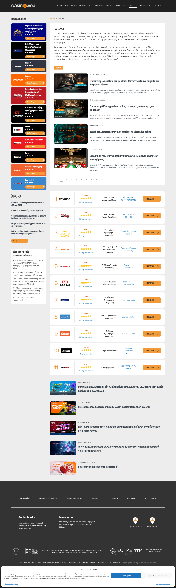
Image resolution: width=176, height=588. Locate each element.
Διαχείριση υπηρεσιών (163, 584)
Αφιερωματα (159, 6)
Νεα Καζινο (62, 6)
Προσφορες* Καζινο (103, 6)
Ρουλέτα (114, 498)
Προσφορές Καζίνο (74, 498)
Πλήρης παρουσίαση (86, 202)
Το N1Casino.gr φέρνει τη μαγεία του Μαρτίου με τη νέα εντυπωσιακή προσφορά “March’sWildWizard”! (28, 291)
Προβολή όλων (19, 241)
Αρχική (52, 19)
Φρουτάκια (96, 498)
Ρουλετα (133, 6)
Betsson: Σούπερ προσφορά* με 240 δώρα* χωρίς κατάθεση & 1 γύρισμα (28, 273)
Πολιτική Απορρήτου (11, 584)
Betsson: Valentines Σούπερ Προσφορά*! (24, 298)
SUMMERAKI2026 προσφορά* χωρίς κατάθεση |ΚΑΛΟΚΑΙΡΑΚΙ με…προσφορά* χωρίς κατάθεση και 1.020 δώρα (28, 264)
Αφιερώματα (150, 498)
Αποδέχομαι (126, 575)
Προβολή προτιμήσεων (157, 575)
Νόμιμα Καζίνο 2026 (48, 498)
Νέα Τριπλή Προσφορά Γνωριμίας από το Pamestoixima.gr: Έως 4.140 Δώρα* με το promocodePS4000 (29, 281)
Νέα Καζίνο (25, 498)
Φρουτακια (120, 6)
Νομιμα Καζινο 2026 (80, 6)
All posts (58, 67)
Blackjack (145, 6)
